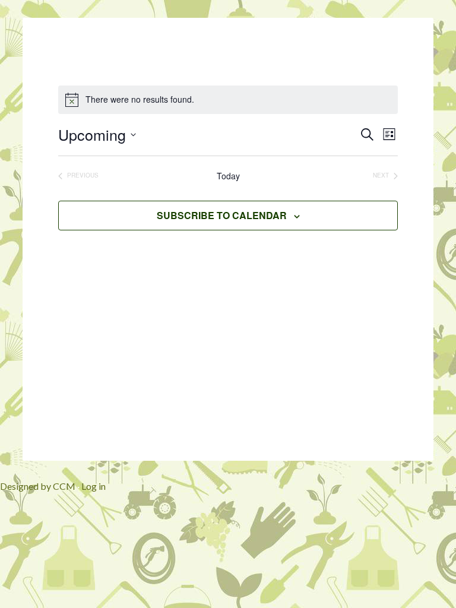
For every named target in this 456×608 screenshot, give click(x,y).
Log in (93, 486)
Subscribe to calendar (222, 215)
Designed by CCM (37, 486)
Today (228, 176)
